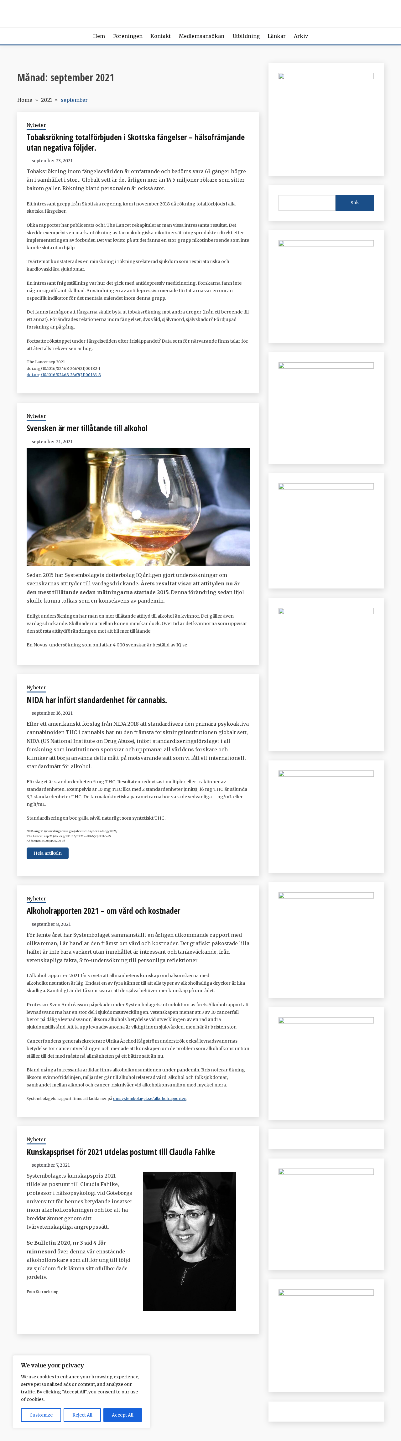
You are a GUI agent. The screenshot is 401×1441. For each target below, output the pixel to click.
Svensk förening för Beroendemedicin (201, 12)
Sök (355, 202)
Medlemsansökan (201, 36)
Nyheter (36, 125)
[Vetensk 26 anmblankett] (326, 244)
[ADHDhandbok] (326, 1173)
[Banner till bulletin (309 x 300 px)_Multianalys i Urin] (326, 1022)
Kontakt (160, 36)
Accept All (122, 1415)
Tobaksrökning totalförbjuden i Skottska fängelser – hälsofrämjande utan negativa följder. (136, 142)
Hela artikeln (48, 853)
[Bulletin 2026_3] (326, 612)
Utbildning (246, 36)
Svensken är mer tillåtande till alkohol (87, 428)
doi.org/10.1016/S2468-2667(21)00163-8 (64, 374)
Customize (41, 1415)
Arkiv (301, 36)
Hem (99, 36)
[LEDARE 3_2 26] (326, 775)
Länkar (277, 36)
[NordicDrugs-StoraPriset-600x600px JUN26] (326, 897)
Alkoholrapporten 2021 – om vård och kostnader (103, 910)
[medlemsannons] (326, 1294)
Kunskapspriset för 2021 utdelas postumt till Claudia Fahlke (121, 1152)
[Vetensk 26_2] (326, 77)
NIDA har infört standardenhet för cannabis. (97, 700)
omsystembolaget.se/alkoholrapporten (149, 1098)
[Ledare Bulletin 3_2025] (326, 488)
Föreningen (128, 36)
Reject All (82, 1415)
